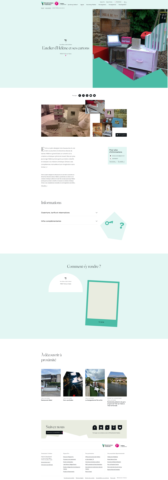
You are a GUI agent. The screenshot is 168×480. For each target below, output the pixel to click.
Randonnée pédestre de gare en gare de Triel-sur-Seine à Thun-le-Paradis (116, 403)
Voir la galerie (122, 135)
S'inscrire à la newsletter (53, 432)
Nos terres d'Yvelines (91, 5)
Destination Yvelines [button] (46, 453)
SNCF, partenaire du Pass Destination (93, 464)
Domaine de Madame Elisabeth (114, 462)
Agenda (82, 5)
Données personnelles (69, 477)
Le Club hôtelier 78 (89, 459)
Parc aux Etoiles (68, 400)
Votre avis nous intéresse (47, 464)
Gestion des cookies (89, 477)
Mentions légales (79, 477)
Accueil (42, 8)
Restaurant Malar (46, 400)
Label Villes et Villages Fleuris (69, 464)
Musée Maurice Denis (112, 459)
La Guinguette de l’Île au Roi (93, 400)
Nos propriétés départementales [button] (115, 453)
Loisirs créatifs (48, 8)
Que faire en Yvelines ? (73, 5)
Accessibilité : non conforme (102, 477)
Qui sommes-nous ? (45, 462)
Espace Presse (109, 2)
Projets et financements (68, 471)
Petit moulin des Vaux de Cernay (114, 467)
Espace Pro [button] (66, 453)
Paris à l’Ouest (88, 471)
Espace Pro (102, 2)
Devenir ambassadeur (68, 462)
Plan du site (112, 477)
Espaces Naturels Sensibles (113, 469)
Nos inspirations (103, 5)
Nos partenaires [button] (89, 453)
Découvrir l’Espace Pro (68, 456)
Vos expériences (113, 5)
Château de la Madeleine (112, 456)
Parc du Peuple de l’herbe (113, 464)
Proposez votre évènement (69, 459)
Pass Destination (123, 5)
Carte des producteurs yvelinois (92, 462)
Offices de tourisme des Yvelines (92, 456)
